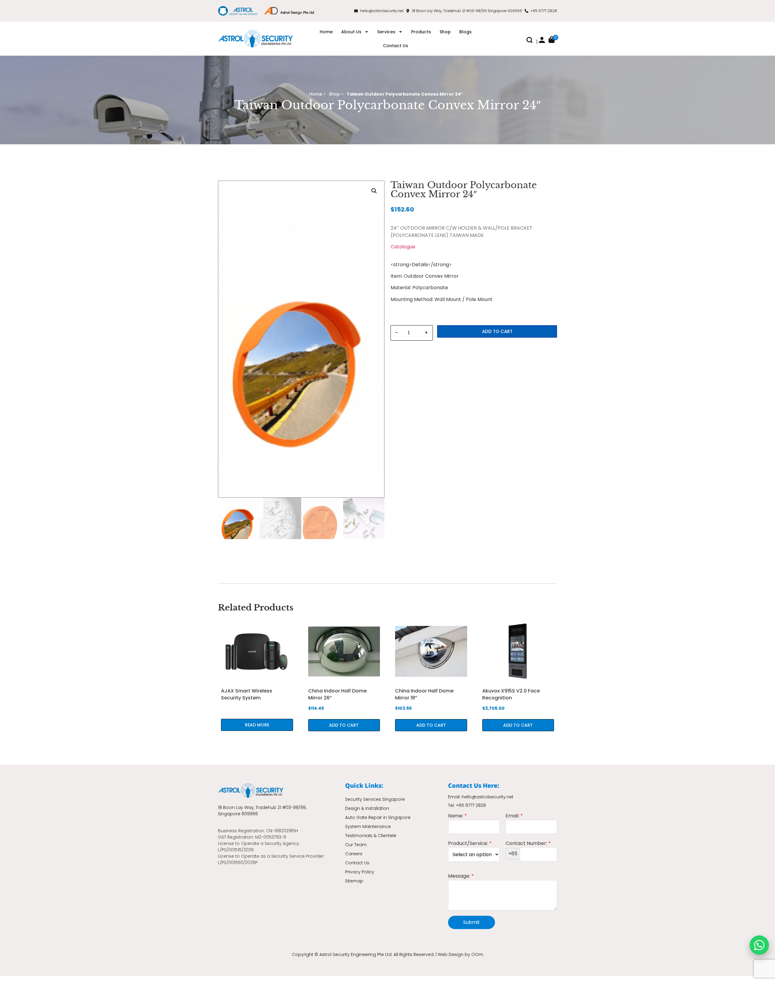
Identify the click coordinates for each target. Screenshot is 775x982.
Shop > (336, 94)
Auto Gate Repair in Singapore (378, 817)
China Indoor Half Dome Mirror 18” (424, 694)
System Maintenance (368, 826)
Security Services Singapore (375, 799)
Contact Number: (528, 849)
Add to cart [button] (344, 725)
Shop (445, 32)
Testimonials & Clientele (370, 836)
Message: (461, 876)
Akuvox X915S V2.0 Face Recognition (511, 694)
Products (421, 32)
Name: (457, 816)
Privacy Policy (359, 872)
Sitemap (354, 881)
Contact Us (395, 46)
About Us (351, 32)
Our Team (356, 845)
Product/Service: (470, 844)
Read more (257, 725)
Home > (317, 94)
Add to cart (497, 331)
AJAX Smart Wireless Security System (246, 694)
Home (326, 32)
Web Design (450, 954)
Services (386, 32)
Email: (514, 816)
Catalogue (403, 246)
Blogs (465, 32)
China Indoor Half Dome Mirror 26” (337, 694)
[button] (529, 41)
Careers (353, 854)
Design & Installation (367, 808)
